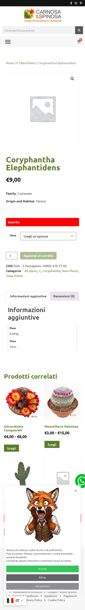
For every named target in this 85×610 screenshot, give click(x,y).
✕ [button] (76, 490)
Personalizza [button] (42, 586)
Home (10, 63)
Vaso (13, 235)
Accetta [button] (42, 568)
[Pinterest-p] (81, 3)
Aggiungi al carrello (38, 255)
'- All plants (29, 271)
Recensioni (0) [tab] (64, 296)
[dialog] (42, 538)
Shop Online (14, 276)
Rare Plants (28, 63)
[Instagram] (76, 3)
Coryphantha (51, 271)
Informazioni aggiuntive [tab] (28, 296)
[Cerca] (79, 30)
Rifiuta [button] (42, 577)
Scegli (11, 448)
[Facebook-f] (71, 3)
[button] (7, 41)
